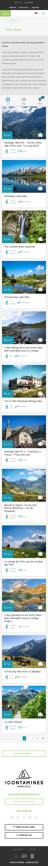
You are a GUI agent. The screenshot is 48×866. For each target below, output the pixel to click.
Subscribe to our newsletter (24, 801)
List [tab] (8, 104)
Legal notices (17, 849)
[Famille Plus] (24, 856)
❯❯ (42, 738)
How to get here (25, 827)
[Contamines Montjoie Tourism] (24, 779)
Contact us (25, 835)
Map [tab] (24, 104)
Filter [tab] (40, 104)
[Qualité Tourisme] (16, 856)
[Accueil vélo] (32, 856)
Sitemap (32, 849)
